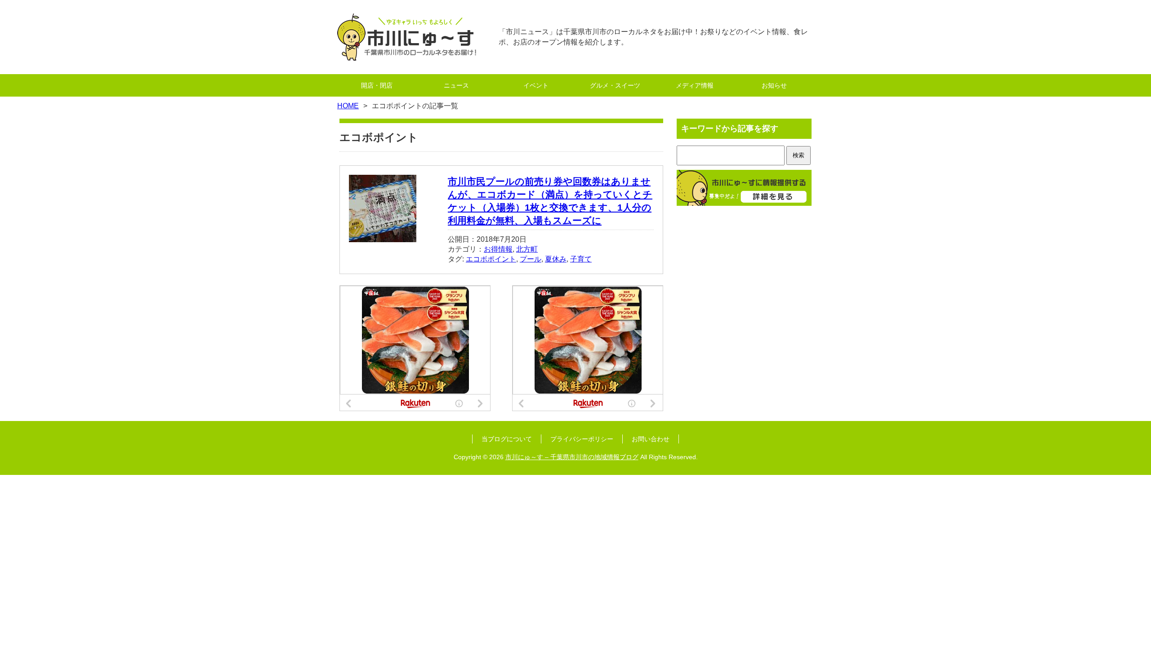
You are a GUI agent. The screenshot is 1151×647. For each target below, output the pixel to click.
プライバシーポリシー (581, 439)
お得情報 (498, 249)
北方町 (527, 249)
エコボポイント (491, 259)
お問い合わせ (650, 439)
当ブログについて (507, 439)
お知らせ (774, 85)
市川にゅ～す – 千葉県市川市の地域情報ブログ (571, 457)
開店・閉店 (377, 85)
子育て (581, 259)
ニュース (456, 85)
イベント (536, 85)
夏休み (556, 259)
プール (530, 259)
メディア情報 (695, 85)
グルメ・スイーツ (615, 85)
